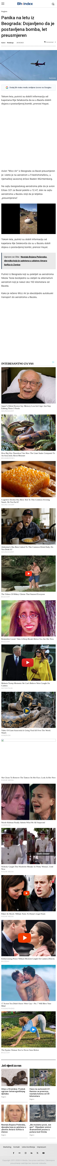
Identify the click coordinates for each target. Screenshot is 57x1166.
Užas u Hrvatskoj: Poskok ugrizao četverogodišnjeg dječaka (13, 1091)
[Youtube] (43, 1153)
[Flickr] (19, 1153)
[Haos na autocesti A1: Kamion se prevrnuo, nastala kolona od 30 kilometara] (43, 1077)
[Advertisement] (28, 137)
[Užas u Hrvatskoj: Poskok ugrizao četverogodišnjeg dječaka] (14, 1077)
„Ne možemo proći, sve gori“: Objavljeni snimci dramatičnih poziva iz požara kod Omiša (40, 1128)
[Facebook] (13, 1153)
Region (4, 11)
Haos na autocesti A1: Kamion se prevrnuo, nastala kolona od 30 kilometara (40, 1092)
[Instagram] (25, 1153)
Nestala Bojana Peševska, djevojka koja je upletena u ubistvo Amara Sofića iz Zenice (13, 1128)
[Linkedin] (31, 1153)
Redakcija (10, 43)
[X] (37, 1153)
